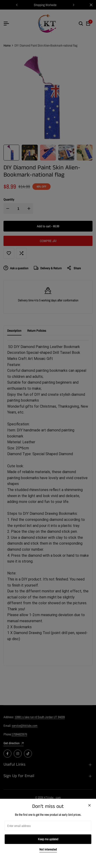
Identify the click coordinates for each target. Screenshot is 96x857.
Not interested (48, 849)
